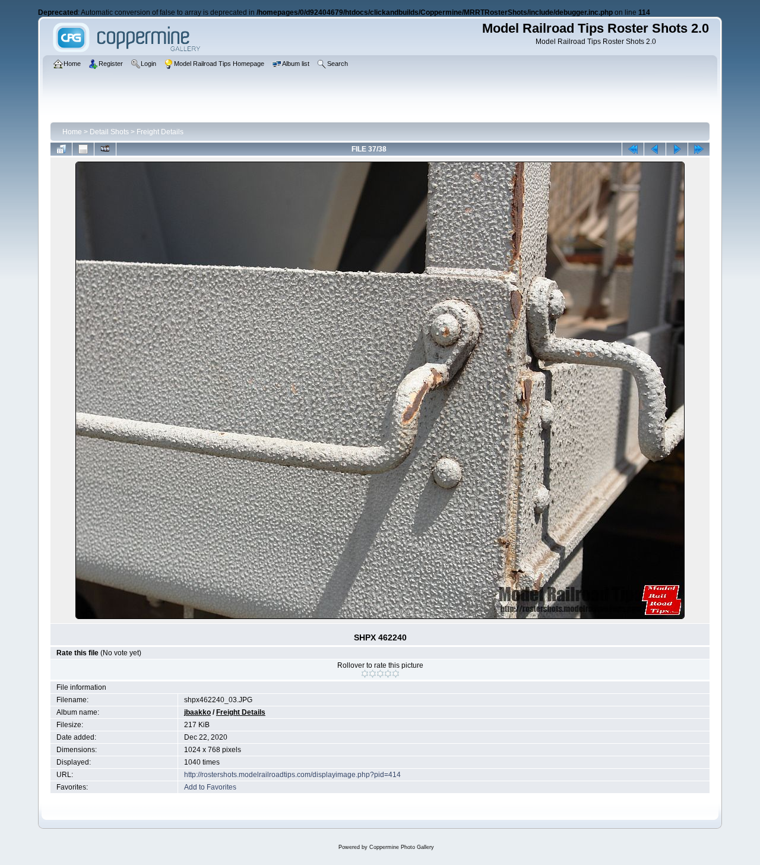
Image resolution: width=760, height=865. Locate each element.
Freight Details (160, 132)
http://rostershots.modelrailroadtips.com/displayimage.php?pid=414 (292, 775)
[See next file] (677, 149)
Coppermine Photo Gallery (401, 847)
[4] (388, 674)
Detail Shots (109, 132)
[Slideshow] (105, 149)
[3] (380, 674)
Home (72, 132)
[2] (372, 674)
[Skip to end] (699, 149)
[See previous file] (655, 149)
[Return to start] (633, 149)
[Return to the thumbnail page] (61, 149)
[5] (396, 674)
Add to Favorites (210, 787)
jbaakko (197, 712)
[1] (365, 674)
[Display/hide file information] (83, 149)
